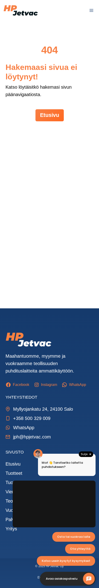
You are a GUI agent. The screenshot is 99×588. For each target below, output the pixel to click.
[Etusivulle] (29, 339)
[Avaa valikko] (91, 10)
